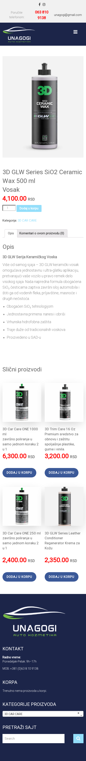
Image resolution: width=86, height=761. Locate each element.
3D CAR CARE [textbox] (41, 713)
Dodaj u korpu (29, 208)
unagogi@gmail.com (68, 15)
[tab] (11, 233)
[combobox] (43, 714)
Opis (11, 233)
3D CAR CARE (27, 220)
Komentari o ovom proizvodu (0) (41, 233)
